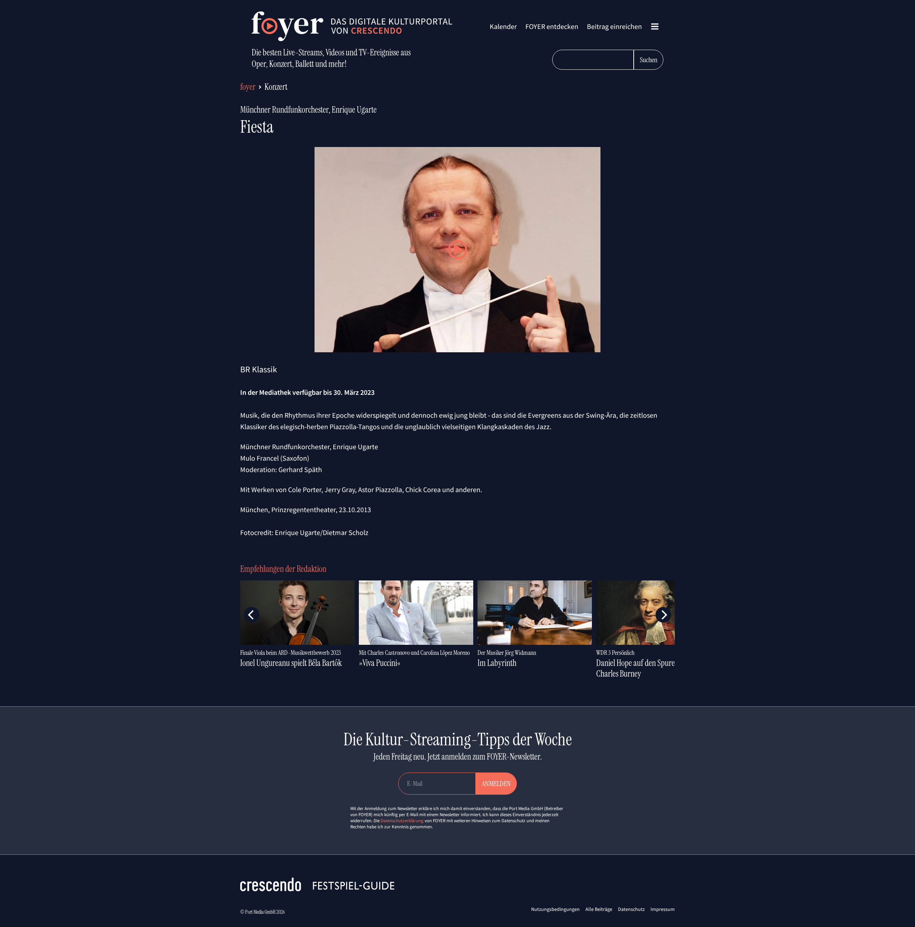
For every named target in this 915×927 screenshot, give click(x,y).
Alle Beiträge (598, 909)
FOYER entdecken (551, 26)
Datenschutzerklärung (402, 821)
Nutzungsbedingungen (555, 909)
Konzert (275, 86)
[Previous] (251, 615)
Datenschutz (631, 909)
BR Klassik (258, 369)
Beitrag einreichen (614, 26)
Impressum (663, 909)
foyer (248, 86)
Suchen (648, 59)
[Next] (663, 615)
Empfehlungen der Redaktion (283, 568)
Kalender (503, 26)
